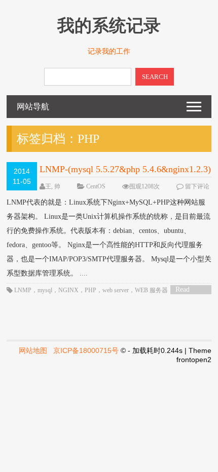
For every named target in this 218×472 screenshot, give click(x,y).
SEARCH (155, 77)
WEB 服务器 (151, 290)
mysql (45, 290)
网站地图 (33, 350)
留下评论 (197, 186)
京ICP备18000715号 (86, 350)
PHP (90, 290)
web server (115, 290)
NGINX (68, 290)
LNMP (22, 290)
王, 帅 (52, 186)
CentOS (95, 186)
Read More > (186, 290)
